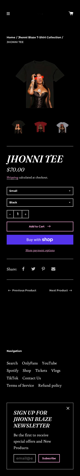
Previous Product (24, 290)
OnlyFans (30, 363)
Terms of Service (20, 385)
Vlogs (55, 370)
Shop (27, 370)
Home (11, 37)
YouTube (49, 363)
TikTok (12, 377)
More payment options (40, 250)
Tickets (41, 370)
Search (12, 363)
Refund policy (50, 385)
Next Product (58, 290)
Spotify (12, 370)
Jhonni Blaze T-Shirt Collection (39, 37)
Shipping (12, 177)
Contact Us (31, 377)
